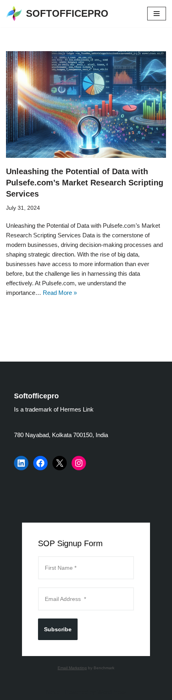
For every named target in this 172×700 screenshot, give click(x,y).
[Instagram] (79, 463)
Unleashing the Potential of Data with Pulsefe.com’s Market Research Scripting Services (84, 182)
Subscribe (58, 629)
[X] (59, 463)
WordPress (112, 691)
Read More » (60, 292)
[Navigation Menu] (156, 13)
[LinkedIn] (21, 463)
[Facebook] (40, 463)
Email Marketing (72, 668)
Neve (53, 691)
